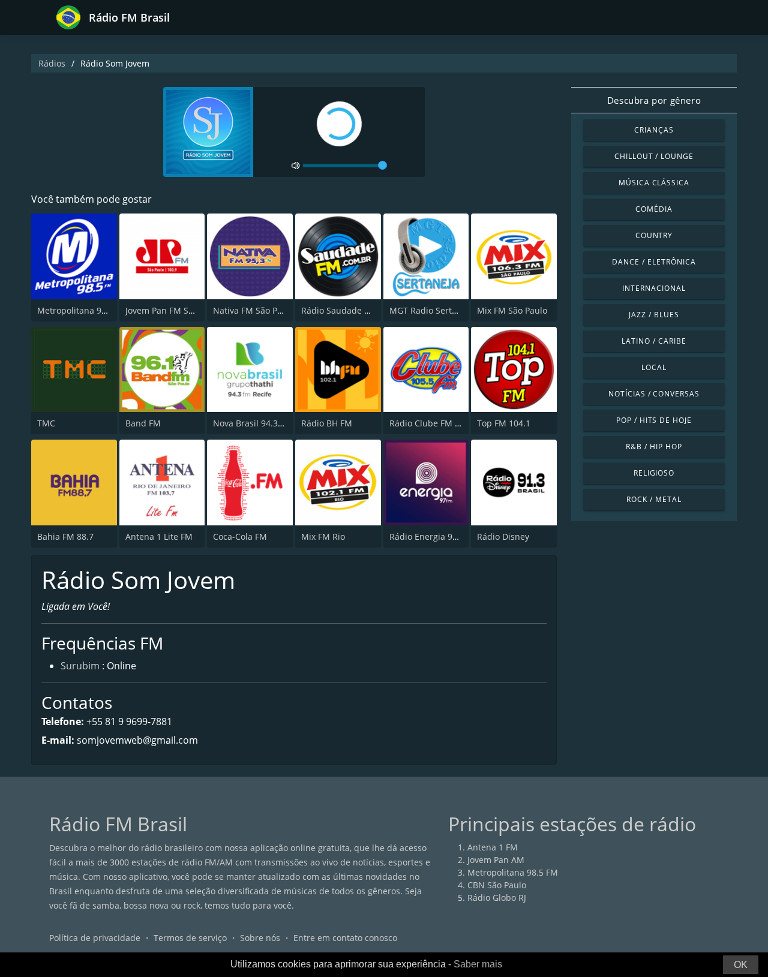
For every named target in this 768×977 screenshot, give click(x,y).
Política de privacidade (94, 937)
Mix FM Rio (323, 536)
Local (654, 367)
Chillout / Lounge (654, 156)
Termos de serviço (190, 937)
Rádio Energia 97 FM (430, 536)
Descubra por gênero (654, 100)
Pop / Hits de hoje (654, 420)
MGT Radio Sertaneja (431, 310)
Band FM (143, 423)
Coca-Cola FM (240, 536)
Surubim (80, 665)
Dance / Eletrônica (653, 262)
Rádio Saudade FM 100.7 (350, 310)
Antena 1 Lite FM (159, 536)
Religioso (654, 473)
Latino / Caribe (654, 341)
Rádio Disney (503, 536)
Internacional (653, 288)
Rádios (51, 63)
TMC (46, 423)
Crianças (654, 130)
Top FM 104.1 (503, 423)
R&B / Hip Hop (654, 446)
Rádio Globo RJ (496, 897)
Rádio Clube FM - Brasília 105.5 (451, 423)
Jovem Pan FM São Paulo (174, 310)
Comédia (654, 209)
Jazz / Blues (654, 314)
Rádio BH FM (326, 423)
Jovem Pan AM (495, 859)
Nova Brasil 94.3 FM (252, 423)
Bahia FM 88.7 (65, 536)
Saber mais (478, 964)
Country (654, 235)
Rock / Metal (654, 499)
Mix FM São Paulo (512, 310)
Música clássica (654, 183)
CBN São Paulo (496, 885)
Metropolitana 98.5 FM (82, 310)
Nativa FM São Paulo (254, 310)
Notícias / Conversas (654, 394)
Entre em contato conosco (345, 937)
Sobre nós (260, 937)
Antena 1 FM (492, 847)
